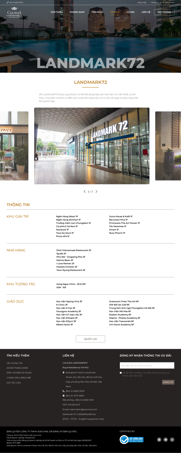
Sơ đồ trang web (17, 368)
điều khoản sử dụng (19, 372)
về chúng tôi (15, 363)
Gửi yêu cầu (14, 382)
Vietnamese (169, 2)
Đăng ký (154, 2)
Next (96, 191)
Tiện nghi (97, 12)
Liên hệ (146, 12)
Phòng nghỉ (77, 12)
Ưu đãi (130, 12)
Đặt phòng (164, 12)
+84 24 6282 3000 (16, 2)
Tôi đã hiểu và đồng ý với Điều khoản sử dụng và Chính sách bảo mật (146, 374)
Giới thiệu (57, 12)
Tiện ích (115, 12)
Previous (84, 191)
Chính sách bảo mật (19, 377)
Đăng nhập (142, 2)
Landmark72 (90, 82)
